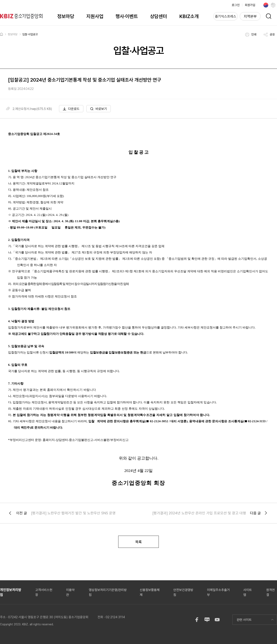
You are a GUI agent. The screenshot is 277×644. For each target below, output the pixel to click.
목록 (138, 542)
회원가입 (250, 5)
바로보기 (101, 109)
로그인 (236, 5)
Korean (265, 5)
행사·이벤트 (127, 16)
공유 (272, 34)
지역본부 (250, 16)
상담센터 (158, 16)
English (273, 5)
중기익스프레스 (225, 16)
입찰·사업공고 (30, 34)
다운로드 (73, 109)
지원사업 (94, 16)
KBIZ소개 (189, 16)
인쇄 (254, 34)
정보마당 (65, 16)
